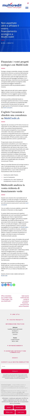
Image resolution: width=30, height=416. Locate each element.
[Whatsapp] (14, 285)
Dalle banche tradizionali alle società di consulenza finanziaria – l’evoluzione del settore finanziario (24, 301)
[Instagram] (8, 285)
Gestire (9, 407)
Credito (10, 43)
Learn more (21, 412)
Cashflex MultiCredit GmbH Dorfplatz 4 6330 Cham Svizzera (15, 331)
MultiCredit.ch (11, 118)
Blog (3, 43)
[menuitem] (28, 3)
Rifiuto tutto (9, 412)
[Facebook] (2, 285)
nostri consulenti (7, 107)
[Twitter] (11, 285)
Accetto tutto (19, 407)
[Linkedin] (5, 285)
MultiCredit (24, 227)
